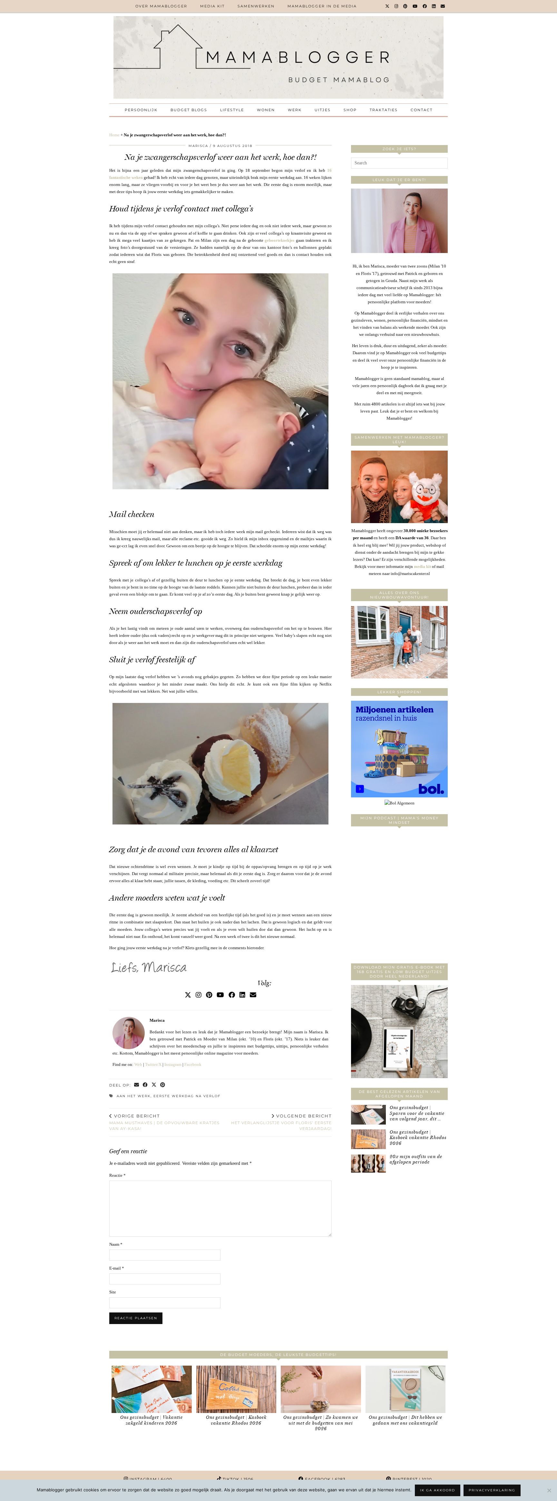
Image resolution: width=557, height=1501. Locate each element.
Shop (350, 110)
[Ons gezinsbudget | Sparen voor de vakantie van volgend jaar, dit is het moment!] (368, 1115)
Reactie (117, 1175)
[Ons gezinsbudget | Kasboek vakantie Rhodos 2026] (368, 1139)
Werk (295, 110)
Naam (115, 1244)
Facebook (192, 1064)
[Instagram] (397, 6)
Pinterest (411, 1479)
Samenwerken (256, 6)
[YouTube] (415, 6)
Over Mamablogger (161, 6)
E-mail (116, 1268)
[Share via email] (136, 1085)
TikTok (237, 1479)
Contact (422, 110)
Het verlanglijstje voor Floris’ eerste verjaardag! (281, 1122)
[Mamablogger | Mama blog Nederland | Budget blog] (278, 57)
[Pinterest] (405, 6)
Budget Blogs (189, 110)
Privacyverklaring (492, 1490)
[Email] (443, 6)
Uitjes (323, 110)
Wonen (266, 110)
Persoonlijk (141, 110)
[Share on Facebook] (145, 1085)
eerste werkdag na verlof (186, 1096)
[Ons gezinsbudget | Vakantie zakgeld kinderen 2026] (152, 1389)
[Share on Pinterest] (163, 1085)
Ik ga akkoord (437, 1490)
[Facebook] (425, 6)
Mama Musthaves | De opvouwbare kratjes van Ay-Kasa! (164, 1122)
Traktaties (384, 110)
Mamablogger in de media (322, 6)
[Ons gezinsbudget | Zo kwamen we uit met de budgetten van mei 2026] (321, 1389)
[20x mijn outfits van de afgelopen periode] (368, 1164)
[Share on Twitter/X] (154, 1085)
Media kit (212, 6)
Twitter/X (153, 1064)
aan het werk (134, 1096)
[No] (549, 1490)
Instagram (172, 1064)
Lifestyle (232, 110)
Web (138, 1064)
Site (112, 1292)
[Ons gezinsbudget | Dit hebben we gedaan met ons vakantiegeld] (406, 1389)
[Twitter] (387, 6)
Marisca (198, 146)
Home (114, 134)
